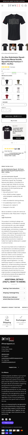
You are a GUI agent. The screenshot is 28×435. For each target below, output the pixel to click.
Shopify (20, 427)
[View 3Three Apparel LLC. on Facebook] (10, 419)
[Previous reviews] (3, 152)
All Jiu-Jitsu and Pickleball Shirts (9, 53)
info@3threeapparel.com (9, 362)
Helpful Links (13, 367)
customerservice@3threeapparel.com (12, 358)
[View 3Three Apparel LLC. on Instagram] (3, 419)
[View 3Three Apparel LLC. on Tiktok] (6, 419)
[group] (14, 1)
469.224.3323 (5, 354)
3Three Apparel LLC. (8, 344)
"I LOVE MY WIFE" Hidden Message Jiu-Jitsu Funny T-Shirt (18, 130)
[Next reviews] (25, 152)
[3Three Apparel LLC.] (14, 6)
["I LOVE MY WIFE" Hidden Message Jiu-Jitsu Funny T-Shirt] (7, 132)
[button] (22, 6)
